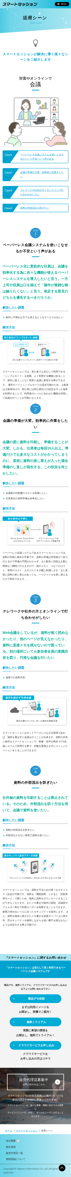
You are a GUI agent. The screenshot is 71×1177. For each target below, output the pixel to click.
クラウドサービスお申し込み (36, 1045)
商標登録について (15, 1159)
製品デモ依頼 (36, 998)
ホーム (8, 1130)
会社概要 (11, 1140)
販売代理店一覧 (14, 1153)
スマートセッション (27, 1130)
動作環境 (11, 1147)
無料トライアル (36, 1022)
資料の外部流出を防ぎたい (34, 207)
